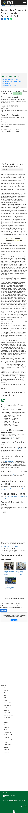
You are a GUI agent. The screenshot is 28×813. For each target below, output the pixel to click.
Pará (5, 720)
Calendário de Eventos (7, 83)
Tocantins (6, 752)
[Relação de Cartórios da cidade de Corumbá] (9, 566)
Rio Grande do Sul (8, 739)
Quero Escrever (8, 794)
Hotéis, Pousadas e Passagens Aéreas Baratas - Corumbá (9, 587)
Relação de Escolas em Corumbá (10, 79)
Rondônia (6, 737)
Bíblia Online (14, 620)
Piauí (5, 730)
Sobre (5, 792)
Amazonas (6, 693)
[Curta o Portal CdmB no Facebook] (21, 806)
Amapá (5, 695)
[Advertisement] (14, 34)
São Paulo (6, 749)
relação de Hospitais (17, 448)
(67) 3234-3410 (12, 437)
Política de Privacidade (9, 795)
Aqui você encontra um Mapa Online (9, 474)
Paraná (6, 725)
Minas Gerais (7, 717)
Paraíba (6, 722)
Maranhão (6, 710)
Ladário (4, 511)
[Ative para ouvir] (8, 169)
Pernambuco (7, 727)
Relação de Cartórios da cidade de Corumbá (9, 573)
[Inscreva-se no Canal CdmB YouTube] (23, 806)
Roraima (6, 742)
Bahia (5, 698)
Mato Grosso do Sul (12, 6)
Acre (5, 688)
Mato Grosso (7, 712)
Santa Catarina (7, 744)
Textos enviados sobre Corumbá (9, 85)
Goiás (5, 707)
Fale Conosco (7, 797)
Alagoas (6, 690)
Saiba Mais (3, 610)
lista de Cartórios (9, 461)
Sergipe (6, 747)
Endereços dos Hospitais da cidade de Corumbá (20, 573)
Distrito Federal (7, 702)
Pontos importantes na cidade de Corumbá (12, 81)
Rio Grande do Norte (9, 735)
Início (4, 6)
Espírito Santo (7, 705)
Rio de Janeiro (7, 732)
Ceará (5, 700)
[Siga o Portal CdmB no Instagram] (25, 806)
